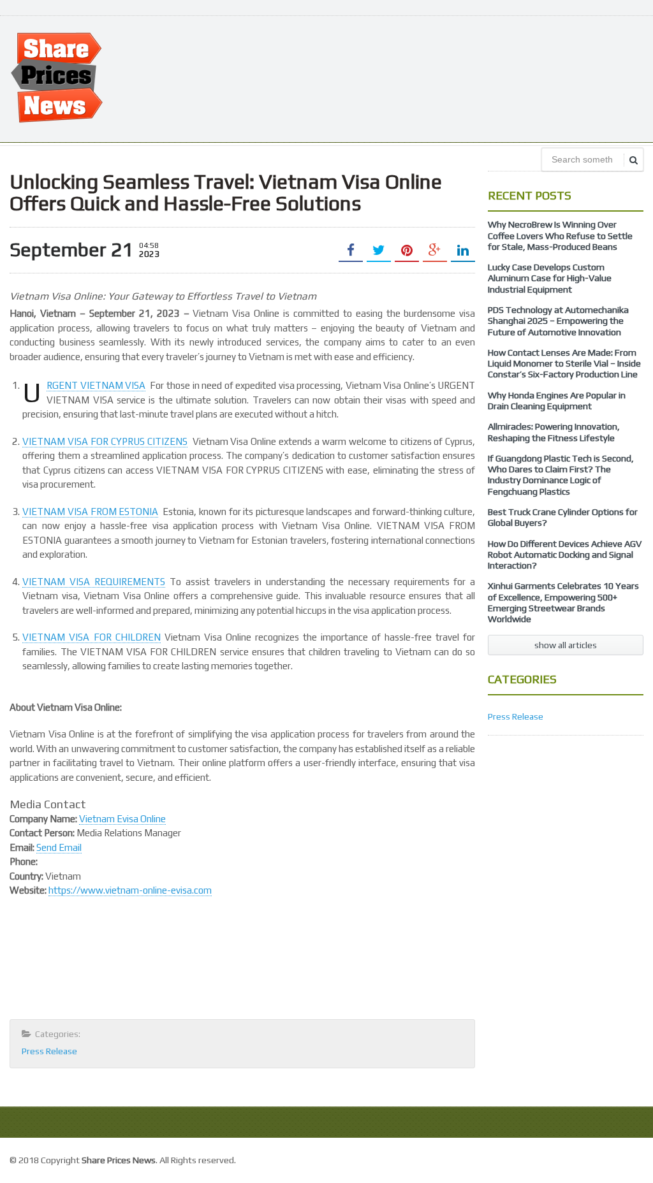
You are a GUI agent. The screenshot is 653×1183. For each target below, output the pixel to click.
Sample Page (614, 1158)
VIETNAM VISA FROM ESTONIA (90, 511)
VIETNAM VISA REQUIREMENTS (93, 581)
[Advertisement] (411, 77)
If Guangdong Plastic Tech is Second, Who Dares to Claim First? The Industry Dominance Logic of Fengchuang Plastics (561, 475)
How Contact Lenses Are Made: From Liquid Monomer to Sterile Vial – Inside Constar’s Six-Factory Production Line (564, 363)
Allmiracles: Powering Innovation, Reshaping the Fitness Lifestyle (554, 431)
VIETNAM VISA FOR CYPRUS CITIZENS (104, 441)
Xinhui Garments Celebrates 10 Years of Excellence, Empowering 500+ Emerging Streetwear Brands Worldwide (563, 602)
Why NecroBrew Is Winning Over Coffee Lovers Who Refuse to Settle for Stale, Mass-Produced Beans (560, 235)
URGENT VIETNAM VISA (96, 385)
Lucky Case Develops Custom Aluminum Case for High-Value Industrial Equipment (550, 278)
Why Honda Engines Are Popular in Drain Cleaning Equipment (557, 400)
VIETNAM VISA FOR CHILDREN (91, 637)
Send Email (59, 847)
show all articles (565, 645)
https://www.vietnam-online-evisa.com (130, 890)
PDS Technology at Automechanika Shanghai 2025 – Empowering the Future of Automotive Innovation (558, 321)
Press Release (49, 1051)
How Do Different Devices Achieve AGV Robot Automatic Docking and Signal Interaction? (565, 555)
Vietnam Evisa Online (122, 818)
